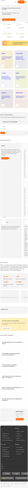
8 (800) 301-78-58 (5, 433)
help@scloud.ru (5, 435)
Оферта (12, 483)
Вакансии (2, 468)
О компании (2, 466)
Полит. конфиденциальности (5, 483)
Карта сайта (17, 483)
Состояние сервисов (23, 483)
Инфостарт (19, 270)
